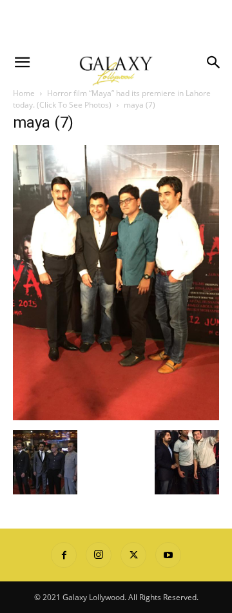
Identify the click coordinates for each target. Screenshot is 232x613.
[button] (22, 62)
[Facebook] (64, 555)
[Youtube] (168, 555)
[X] (133, 555)
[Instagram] (98, 555)
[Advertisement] (116, 22)
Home (24, 93)
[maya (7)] (116, 416)
